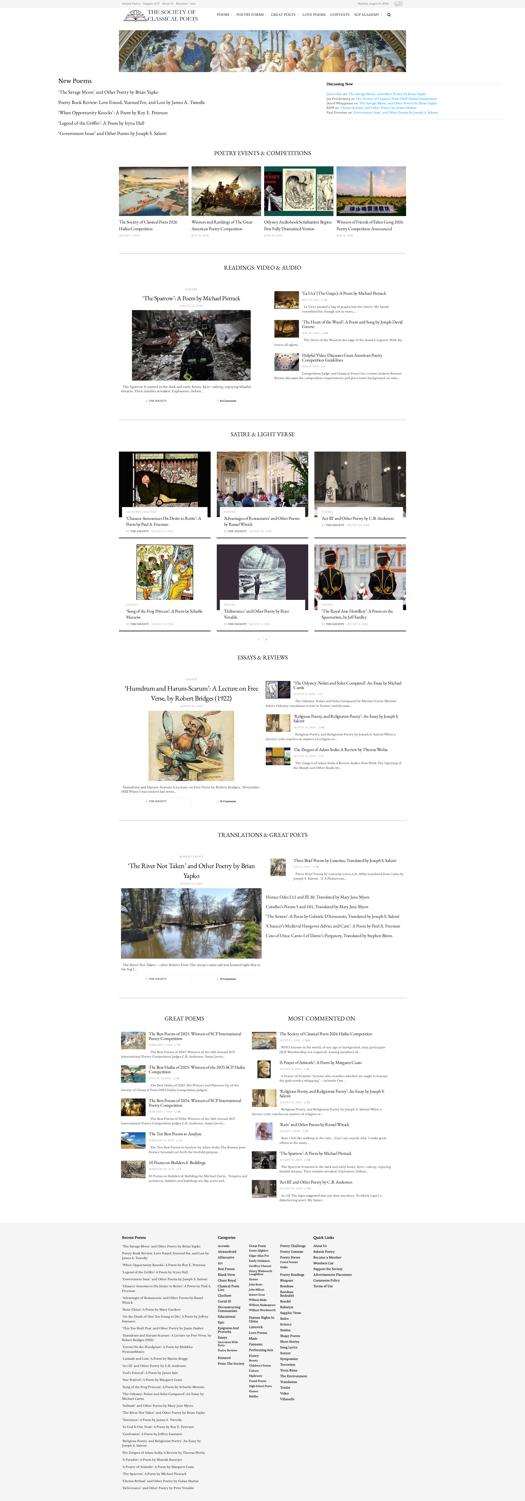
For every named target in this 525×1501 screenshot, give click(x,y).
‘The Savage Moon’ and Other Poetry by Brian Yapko (108, 92)
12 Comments (228, 979)
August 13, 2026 (304, 727)
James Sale (334, 94)
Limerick (256, 1327)
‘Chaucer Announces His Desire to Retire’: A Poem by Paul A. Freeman (163, 521)
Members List (323, 1263)
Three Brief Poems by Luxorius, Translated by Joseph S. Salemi (344, 860)
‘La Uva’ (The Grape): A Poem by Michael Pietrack (344, 293)
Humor (253, 1391)
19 (325, 299)
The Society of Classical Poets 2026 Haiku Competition (396, 99)
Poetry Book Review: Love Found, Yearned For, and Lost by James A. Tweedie (131, 102)
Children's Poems (260, 1365)
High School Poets (260, 1386)
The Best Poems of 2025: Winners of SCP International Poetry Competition (195, 1036)
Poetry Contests (291, 1252)
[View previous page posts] (259, 639)
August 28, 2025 (160, 1078)
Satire (284, 1318)
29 (322, 727)
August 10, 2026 (291, 1159)
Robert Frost (191, 857)
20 (326, 333)
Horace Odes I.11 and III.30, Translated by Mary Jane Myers (317, 897)
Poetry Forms (250, 15)
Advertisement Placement (332, 1275)
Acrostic (224, 1246)
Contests (340, 15)
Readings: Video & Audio (262, 267)
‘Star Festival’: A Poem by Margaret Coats (152, 1380)
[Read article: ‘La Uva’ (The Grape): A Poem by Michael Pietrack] (286, 300)
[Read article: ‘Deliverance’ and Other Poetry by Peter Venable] (262, 577)
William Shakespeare (262, 1305)
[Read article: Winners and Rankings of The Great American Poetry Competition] (226, 191)
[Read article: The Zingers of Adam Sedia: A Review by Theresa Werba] (278, 756)
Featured (224, 1358)
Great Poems (184, 1018)
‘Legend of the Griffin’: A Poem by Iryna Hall (101, 123)
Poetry (191, 289)
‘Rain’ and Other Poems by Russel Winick (314, 1124)
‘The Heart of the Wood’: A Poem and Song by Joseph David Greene (352, 324)
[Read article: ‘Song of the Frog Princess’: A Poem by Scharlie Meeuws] (165, 577)
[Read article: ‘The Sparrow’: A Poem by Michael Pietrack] (191, 345)
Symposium (289, 1359)
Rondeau (286, 1286)
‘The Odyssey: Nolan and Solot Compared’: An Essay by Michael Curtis (347, 685)
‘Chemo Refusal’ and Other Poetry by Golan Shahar (378, 108)
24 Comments (228, 400)
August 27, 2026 (162, 531)
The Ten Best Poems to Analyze (175, 1134)
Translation (288, 1382)
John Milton (256, 1289)
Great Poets (283, 15)
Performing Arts (261, 1350)
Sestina (285, 1330)
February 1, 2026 (160, 1044)
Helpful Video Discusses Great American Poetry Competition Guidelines (342, 357)
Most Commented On (321, 1018)
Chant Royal (227, 1280)
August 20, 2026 (358, 525)
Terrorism (287, 1364)
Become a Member (327, 1257)
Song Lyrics (288, 1347)
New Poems (75, 80)
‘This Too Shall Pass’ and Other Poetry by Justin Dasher (163, 1328)
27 (306, 1131)
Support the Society (328, 1269)
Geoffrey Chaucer (141, 512)
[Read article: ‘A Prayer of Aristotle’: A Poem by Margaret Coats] (264, 1069)
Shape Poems (290, 1336)
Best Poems (226, 1269)
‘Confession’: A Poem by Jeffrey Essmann (152, 1434)
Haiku (284, 1267)
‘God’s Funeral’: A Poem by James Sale (150, 1373)
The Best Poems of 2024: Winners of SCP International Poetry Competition (195, 1102)
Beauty (253, 1360)
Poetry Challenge (293, 1246)
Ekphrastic (255, 1375)
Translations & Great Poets (262, 835)
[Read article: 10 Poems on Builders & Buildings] (133, 1169)
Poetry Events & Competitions (262, 153)
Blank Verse (226, 1275)
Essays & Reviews (262, 657)
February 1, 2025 (160, 1111)
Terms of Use (323, 1286)
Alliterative (226, 1257)
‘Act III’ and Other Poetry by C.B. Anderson (358, 518)
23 (309, 1188)
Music (253, 1338)
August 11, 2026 (290, 1069)
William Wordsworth (262, 1310)
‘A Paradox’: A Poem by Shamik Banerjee (152, 1460)
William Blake (258, 1299)
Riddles (253, 1396)
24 (308, 1159)
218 (307, 1040)
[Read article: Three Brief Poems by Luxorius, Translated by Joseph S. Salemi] (278, 867)
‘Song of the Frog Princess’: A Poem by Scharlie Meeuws (163, 1387)
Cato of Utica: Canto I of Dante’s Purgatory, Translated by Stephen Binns (329, 936)
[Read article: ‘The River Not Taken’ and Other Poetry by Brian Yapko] (191, 923)
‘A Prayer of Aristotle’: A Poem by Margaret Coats (321, 1062)
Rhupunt (286, 1280)
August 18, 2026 (162, 624)
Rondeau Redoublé (287, 1293)
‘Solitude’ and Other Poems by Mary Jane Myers (157, 1406)
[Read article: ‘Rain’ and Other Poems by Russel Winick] (264, 1131)
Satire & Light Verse (262, 434)
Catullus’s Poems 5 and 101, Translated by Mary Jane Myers (317, 907)
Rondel (285, 1301)
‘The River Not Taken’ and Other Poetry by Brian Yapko (163, 1413)
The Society (158, 400)
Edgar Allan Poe (259, 1255)
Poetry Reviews (227, 1350)
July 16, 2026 (302, 866)
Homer (253, 1279)
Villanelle (287, 1399)
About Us (167, 3)
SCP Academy (366, 15)
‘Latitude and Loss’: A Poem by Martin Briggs (155, 1359)
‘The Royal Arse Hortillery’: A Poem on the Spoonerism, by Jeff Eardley (357, 614)
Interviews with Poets (228, 1344)
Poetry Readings (292, 1275)
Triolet (285, 1387)
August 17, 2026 (304, 694)
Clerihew (224, 1295)
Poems (223, 15)
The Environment (293, 1376)
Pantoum (255, 1344)
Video (284, 1393)
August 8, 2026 (259, 624)
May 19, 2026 (310, 366)
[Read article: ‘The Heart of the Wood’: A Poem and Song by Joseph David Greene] (286, 329)
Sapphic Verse (290, 1313)
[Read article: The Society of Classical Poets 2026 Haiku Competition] (153, 191)
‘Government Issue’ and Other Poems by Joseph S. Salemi (112, 133)
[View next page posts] (266, 639)
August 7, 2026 (290, 1131)
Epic (221, 1322)
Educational (226, 1316)
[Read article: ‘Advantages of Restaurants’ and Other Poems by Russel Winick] (262, 484)
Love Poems (314, 15)
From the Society (231, 1363)
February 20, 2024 (161, 1169)
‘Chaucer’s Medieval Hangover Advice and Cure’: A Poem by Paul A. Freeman (333, 926)
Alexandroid (227, 1252)
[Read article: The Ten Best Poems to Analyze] (133, 1140)
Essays (191, 679)
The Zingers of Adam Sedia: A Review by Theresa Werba (340, 749)
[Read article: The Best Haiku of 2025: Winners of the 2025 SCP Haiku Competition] (133, 1074)
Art (220, 1263)
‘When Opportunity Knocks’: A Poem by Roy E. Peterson (113, 112)
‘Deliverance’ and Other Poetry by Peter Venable (158, 1488)
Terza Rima (288, 1370)
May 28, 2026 (310, 333)
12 (178, 1044)
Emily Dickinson (259, 1260)
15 (321, 756)
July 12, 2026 (310, 299)
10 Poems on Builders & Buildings (177, 1162)
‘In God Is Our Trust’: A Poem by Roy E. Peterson (158, 1427)
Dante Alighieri (258, 1250)
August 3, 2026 (357, 624)
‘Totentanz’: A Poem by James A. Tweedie (152, 1420)
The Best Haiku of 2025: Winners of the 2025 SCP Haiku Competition (197, 1069)
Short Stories (289, 1341)
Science (286, 1324)
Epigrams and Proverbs (228, 1330)
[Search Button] (389, 15)
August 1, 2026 (290, 1040)
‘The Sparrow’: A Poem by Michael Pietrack (191, 298)
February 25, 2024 (161, 1140)
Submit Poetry (131, 3)
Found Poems (257, 1381)
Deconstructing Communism (229, 1309)
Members (182, 3)
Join (193, 3)
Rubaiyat (286, 1307)
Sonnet (285, 1353)
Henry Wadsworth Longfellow (260, 1273)
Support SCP (151, 3)
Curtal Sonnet (289, 1262)
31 (307, 1069)
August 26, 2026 (260, 531)
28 (179, 1111)
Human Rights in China (261, 1319)
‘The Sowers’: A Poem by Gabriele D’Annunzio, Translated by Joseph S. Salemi (332, 916)
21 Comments (228, 801)
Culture (254, 1370)
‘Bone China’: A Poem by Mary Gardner (151, 1309)
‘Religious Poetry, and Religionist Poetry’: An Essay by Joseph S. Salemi (346, 718)
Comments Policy (326, 1280)
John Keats (255, 1284)
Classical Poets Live (228, 1288)
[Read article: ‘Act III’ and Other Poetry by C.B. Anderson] (360, 484)
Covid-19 (224, 1301)
